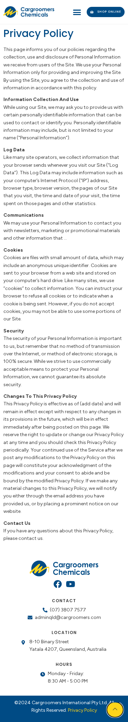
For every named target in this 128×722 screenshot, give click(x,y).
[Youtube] (70, 584)
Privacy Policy (82, 710)
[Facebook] (58, 584)
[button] (77, 11)
